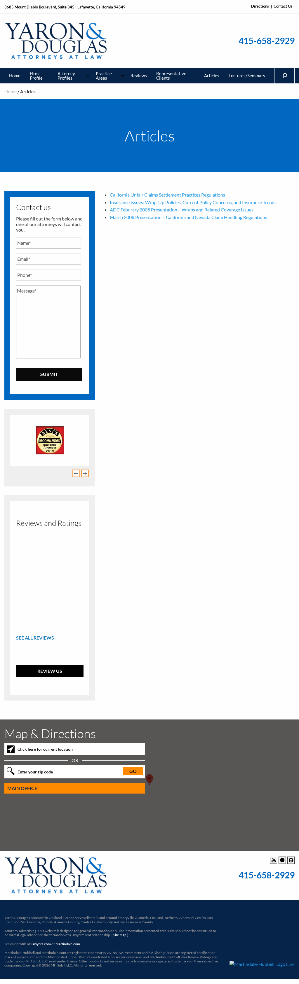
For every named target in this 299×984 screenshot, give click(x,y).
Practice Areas (104, 75)
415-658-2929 (267, 40)
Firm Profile (36, 75)
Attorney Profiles (66, 75)
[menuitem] (14, 75)
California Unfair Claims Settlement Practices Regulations (167, 194)
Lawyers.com (41, 944)
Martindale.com (67, 944)
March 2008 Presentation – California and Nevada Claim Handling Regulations (188, 217)
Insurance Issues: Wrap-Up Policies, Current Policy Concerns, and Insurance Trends (193, 202)
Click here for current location (45, 749)
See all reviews (35, 637)
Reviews (139, 75)
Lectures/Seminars (247, 75)
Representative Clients (171, 75)
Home (14, 75)
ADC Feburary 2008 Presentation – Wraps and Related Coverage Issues (181, 209)
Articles (211, 75)
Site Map (119, 935)
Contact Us (283, 6)
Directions (260, 6)
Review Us (49, 671)
